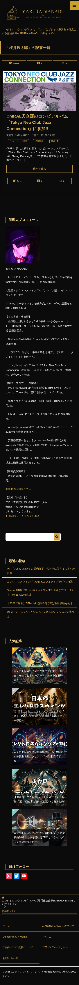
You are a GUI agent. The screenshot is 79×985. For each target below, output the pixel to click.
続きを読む (39, 168)
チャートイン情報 (18, 141)
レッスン (47, 936)
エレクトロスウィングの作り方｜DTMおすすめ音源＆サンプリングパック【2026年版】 (38, 756)
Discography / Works (15, 936)
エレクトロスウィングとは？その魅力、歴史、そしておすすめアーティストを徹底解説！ (38, 675)
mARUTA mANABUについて (58, 925)
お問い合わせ (10, 958)
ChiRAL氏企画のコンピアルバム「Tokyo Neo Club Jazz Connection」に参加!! (37, 122)
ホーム (6, 925)
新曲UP (55, 141)
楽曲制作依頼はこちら (18, 488)
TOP (38, 902)
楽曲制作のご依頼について (18, 947)
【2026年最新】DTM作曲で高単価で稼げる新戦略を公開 (40, 603)
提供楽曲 (39, 141)
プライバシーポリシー (55, 947)
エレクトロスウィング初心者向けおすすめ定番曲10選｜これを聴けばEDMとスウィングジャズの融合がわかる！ (39, 837)
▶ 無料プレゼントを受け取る (23, 515)
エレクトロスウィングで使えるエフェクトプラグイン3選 (40, 581)
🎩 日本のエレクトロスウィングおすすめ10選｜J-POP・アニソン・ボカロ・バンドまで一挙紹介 (39, 716)
